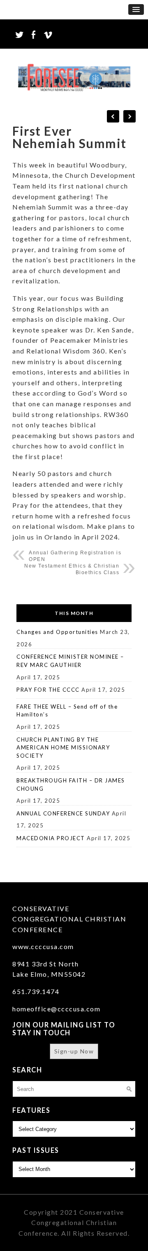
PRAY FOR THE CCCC (48, 689)
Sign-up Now (74, 1051)
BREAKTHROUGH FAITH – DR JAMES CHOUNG (70, 784)
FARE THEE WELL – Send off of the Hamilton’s (67, 710)
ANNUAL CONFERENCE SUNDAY (63, 813)
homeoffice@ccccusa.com (56, 1009)
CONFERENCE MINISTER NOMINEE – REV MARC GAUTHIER (70, 660)
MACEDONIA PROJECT (50, 838)
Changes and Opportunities (57, 632)
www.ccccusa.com (43, 946)
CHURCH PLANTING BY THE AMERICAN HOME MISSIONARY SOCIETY (63, 747)
